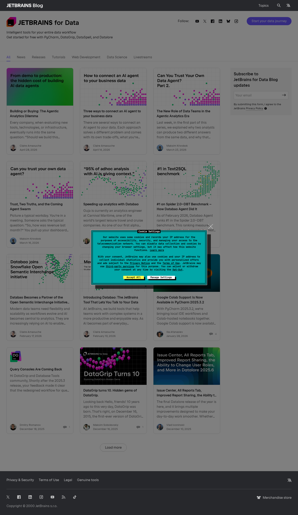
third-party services (120, 266)
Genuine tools (88, 480)
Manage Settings (161, 277)
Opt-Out (177, 269)
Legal (68, 480)
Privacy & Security (20, 480)
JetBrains (42, 506)
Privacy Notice (140, 263)
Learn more (157, 250)
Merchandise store (276, 499)
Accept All (133, 277)
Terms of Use (171, 263)
